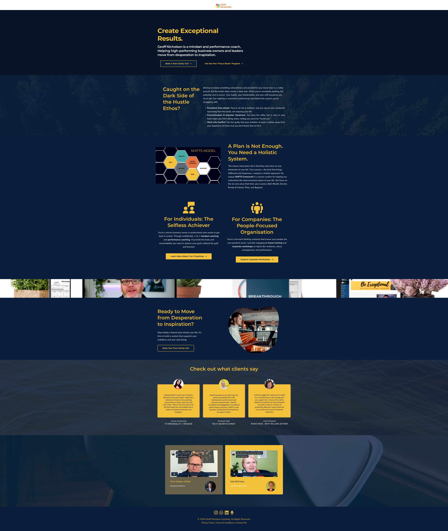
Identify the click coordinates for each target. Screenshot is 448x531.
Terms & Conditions (224, 522)
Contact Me (241, 522)
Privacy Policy (207, 522)
